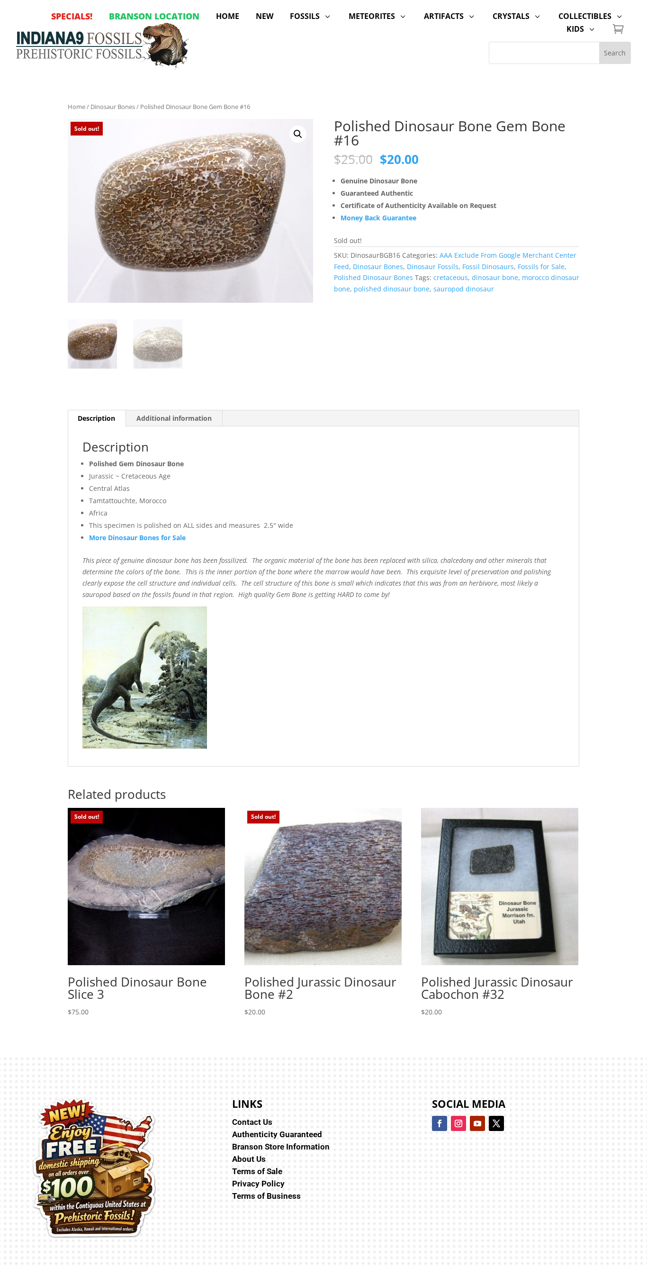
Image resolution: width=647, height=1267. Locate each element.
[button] (297, 134)
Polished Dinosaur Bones (373, 277)
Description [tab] (96, 418)
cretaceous (450, 277)
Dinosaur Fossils (432, 266)
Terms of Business (266, 1196)
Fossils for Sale (541, 266)
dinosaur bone (495, 277)
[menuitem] (71, 16)
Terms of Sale (257, 1171)
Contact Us (252, 1122)
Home (76, 106)
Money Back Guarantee (378, 217)
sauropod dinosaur (463, 288)
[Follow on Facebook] (439, 1123)
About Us (249, 1159)
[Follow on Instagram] (458, 1123)
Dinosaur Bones (112, 106)
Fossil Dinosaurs (488, 266)
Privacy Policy (258, 1183)
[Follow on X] (496, 1123)
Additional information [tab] (174, 418)
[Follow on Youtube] (477, 1123)
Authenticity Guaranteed (277, 1134)
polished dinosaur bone (392, 288)
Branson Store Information (281, 1146)
